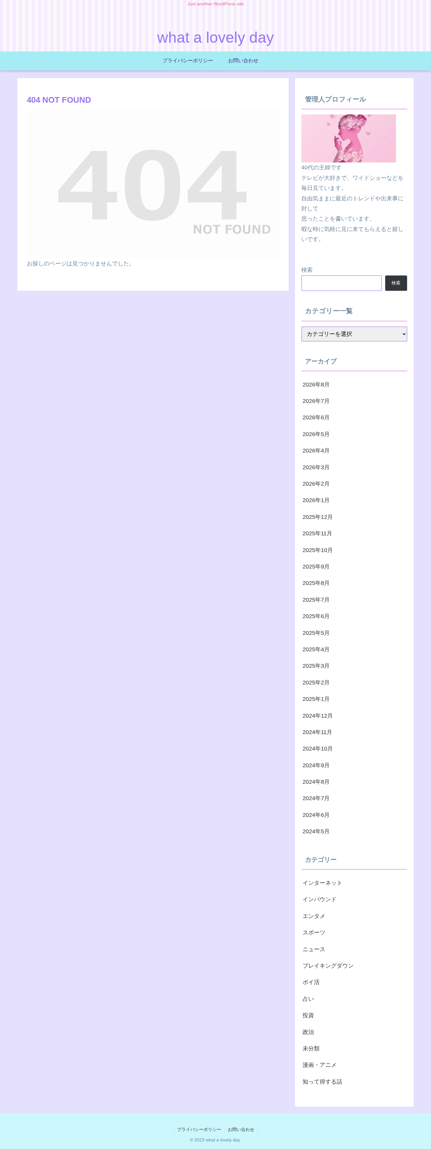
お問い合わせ (241, 1129)
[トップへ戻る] (421, 1139)
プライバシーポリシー (199, 1129)
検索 (307, 270)
